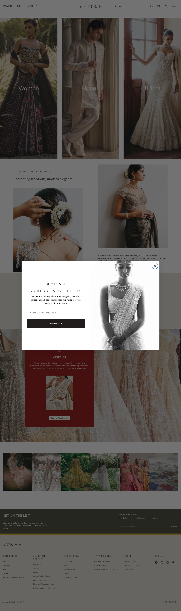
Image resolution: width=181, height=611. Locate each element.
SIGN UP (56, 323)
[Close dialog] (155, 266)
